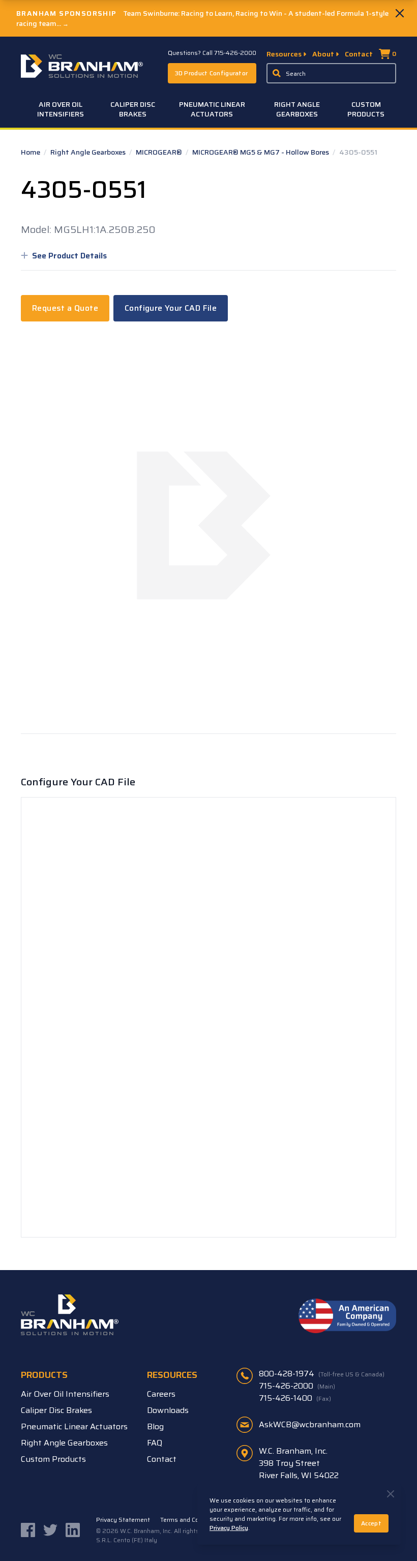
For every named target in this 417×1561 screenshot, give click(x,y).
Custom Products (365, 109)
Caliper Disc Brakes (132, 109)
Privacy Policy (229, 1528)
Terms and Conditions (191, 1519)
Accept (371, 1523)
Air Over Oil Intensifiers (60, 109)
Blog (155, 1426)
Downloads (168, 1410)
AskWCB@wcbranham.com (310, 1424)
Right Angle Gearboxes (297, 109)
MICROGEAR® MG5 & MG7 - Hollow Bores (261, 152)
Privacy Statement (123, 1519)
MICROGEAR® (160, 152)
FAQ (154, 1442)
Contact (359, 54)
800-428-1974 (321, 1374)
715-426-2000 (297, 1386)
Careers (161, 1394)
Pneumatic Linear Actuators (212, 109)
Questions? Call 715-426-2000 (212, 53)
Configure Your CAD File (171, 308)
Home (31, 152)
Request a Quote (65, 308)
